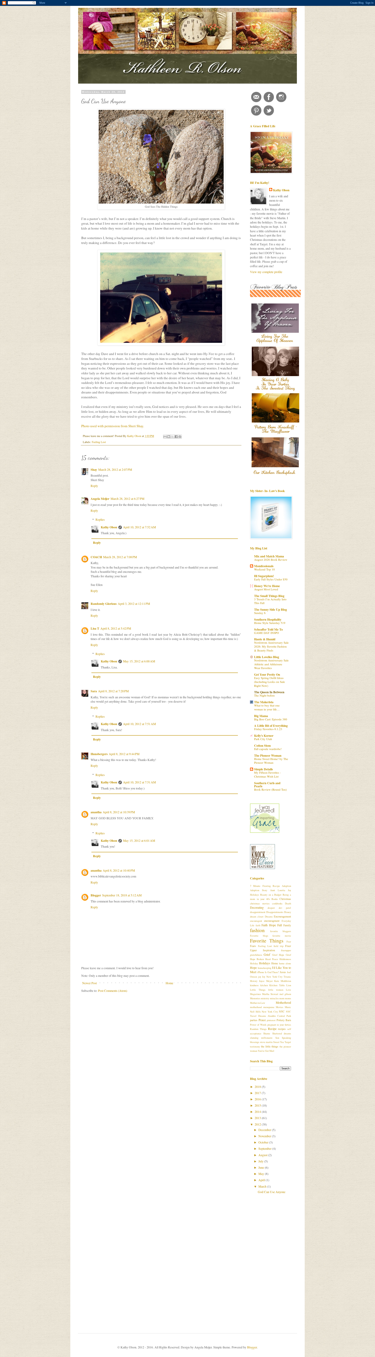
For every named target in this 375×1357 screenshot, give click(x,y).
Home (169, 983)
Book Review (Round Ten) (270, 789)
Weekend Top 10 (264, 569)
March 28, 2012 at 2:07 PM (115, 469)
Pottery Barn (284, 1020)
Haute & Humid (264, 639)
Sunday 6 (260, 613)
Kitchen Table (277, 985)
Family (287, 925)
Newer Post (89, 983)
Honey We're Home (267, 586)
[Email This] (165, 437)
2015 (258, 1105)
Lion (288, 985)
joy (259, 976)
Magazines (255, 994)
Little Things (257, 989)
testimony (255, 1046)
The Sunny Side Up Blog (270, 609)
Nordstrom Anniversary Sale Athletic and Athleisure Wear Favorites (271, 664)
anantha (96, 812)
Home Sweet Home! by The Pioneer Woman (271, 761)
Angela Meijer (100, 498)
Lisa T (95, 628)
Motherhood (283, 1002)
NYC (282, 1011)
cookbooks (277, 903)
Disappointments (274, 912)
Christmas (285, 899)
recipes (282, 1029)
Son (277, 1037)
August (263, 1155)
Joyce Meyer (265, 981)
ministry (265, 998)
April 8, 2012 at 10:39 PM (119, 812)
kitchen (264, 985)
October (263, 1142)
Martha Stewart (270, 994)
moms (288, 998)
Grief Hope (278, 955)
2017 (258, 1093)
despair (271, 907)
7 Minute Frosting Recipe (265, 886)
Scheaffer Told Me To (268, 629)
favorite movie (281, 935)
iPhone (260, 972)
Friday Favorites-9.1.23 (268, 729)
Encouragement (282, 916)
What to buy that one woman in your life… (267, 707)
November (265, 1136)
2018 (258, 1087)
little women (275, 989)
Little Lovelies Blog (266, 657)
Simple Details (263, 769)
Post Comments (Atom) (112, 991)
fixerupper (286, 950)
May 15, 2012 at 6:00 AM (139, 661)
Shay (94, 469)
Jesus (283, 972)
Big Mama (261, 716)
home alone (285, 963)
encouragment (271, 921)
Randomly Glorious (104, 603)
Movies (279, 1007)
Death (288, 903)
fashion (257, 930)
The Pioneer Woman (267, 755)
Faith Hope (269, 925)
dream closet (256, 916)
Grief (267, 954)
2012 (258, 1124)
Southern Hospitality (267, 619)
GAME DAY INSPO (266, 633)
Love (288, 989)
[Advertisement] (270, 1262)
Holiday (254, 963)
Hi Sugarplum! (264, 576)
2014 (258, 1112)
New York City (270, 1011)
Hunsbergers (99, 754)
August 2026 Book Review (270, 559)
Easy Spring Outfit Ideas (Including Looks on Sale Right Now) (269, 682)
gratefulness (256, 955)
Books (274, 899)
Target (288, 1042)
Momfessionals (263, 566)
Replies (100, 519)
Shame (266, 1033)
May (261, 1174)
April (262, 1180)
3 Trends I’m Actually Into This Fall (270, 601)
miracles (274, 998)
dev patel (285, 907)
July (261, 1161)
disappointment (257, 912)
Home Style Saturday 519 (269, 623)
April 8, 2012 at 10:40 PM (119, 870)
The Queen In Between (269, 692)
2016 (258, 1099)
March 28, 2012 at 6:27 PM (127, 499)
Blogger (96, 895)
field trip (278, 946)
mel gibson (285, 994)
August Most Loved (266, 589)
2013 (258, 1118)
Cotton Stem (262, 745)
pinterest (271, 1020)
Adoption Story (258, 890)
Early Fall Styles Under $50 (271, 579)
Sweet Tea (278, 1042)
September (265, 1148)
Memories (255, 998)
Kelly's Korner (263, 735)
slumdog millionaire (261, 1037)
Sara (94, 691)
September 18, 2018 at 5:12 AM (122, 895)
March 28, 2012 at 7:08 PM (120, 557)
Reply (94, 486)
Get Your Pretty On (267, 674)
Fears (253, 946)
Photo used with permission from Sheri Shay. (112, 426)
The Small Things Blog (269, 596)
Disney (287, 912)
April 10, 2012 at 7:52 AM (139, 527)
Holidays (264, 963)
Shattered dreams (281, 1033)
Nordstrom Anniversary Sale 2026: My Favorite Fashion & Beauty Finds (271, 646)
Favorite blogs (259, 935)
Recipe (272, 1029)
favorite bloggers (280, 931)
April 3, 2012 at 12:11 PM (134, 604)
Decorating (257, 907)
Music (288, 1007)
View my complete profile (266, 272)
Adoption (286, 886)
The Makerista (263, 702)
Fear (289, 941)
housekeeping (264, 968)
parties (253, 1020)
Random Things (258, 1029)
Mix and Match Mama (269, 556)
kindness (254, 985)
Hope (253, 967)
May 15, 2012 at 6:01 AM (139, 840)
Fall (279, 925)
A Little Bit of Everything (271, 725)
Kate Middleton (282, 981)
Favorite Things (266, 940)
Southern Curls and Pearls (267, 784)
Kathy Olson (109, 527)
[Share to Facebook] (176, 437)
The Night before (264, 695)
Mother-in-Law (257, 1003)
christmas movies (260, 903)
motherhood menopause (262, 1007)
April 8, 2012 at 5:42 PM (115, 628)
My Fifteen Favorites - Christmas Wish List (267, 774)
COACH (96, 557)
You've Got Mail (266, 1051)
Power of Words (258, 1024)
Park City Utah (263, 739)
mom (281, 998)
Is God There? (272, 972)
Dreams (269, 916)
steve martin (266, 1042)
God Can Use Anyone (271, 1192)
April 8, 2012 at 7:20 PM (113, 691)
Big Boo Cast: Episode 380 (270, 719)
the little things (270, 1046)
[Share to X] (172, 437)
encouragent (256, 921)
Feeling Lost (99, 442)
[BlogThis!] (169, 437)
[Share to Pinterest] (180, 437)
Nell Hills (255, 1011)
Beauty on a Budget (271, 894)
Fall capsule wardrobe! (268, 749)
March (262, 1186)
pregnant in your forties (279, 1024)
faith (258, 925)
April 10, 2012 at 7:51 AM (139, 724)
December (265, 1130)
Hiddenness (285, 959)
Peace (262, 1020)
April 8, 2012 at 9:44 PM (124, 754)
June (261, 1167)
